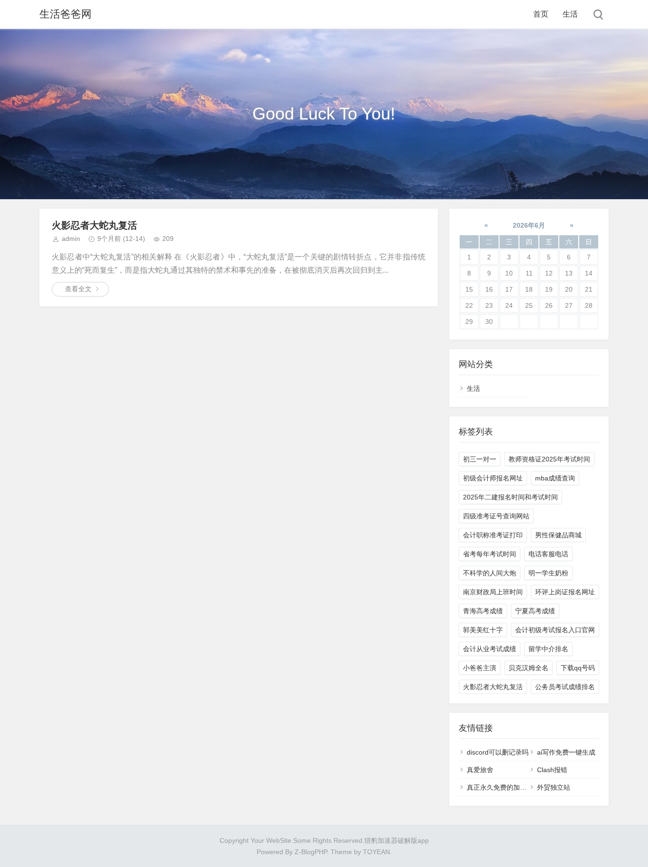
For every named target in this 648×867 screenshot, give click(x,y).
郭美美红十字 (483, 630)
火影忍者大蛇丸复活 (94, 225)
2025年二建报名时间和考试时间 (510, 497)
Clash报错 (552, 770)
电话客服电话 (548, 554)
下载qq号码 (578, 668)
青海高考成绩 (483, 611)
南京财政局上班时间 (493, 592)
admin (71, 238)
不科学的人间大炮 (489, 573)
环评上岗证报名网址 (565, 592)
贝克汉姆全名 (528, 668)
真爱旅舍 (480, 770)
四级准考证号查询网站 (496, 516)
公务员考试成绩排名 (565, 687)
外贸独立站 (553, 787)
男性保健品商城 (558, 535)
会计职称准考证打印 (493, 535)
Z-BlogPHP (311, 852)
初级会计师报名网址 (493, 478)
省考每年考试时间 (489, 554)
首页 (540, 14)
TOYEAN (376, 852)
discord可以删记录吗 (497, 752)
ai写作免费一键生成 (566, 752)
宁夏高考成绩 (535, 611)
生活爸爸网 (65, 14)
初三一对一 (479, 459)
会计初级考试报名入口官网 (555, 630)
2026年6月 (529, 225)
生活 (570, 14)
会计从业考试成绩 (489, 649)
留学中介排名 (548, 649)
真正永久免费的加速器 (500, 787)
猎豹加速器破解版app (396, 840)
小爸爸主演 (479, 668)
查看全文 (78, 289)
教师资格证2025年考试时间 (549, 459)
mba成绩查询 (555, 478)
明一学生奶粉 (548, 573)
